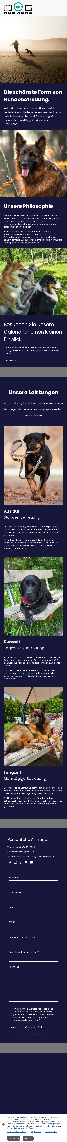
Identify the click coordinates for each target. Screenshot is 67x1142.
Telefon (13, 907)
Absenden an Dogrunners (33, 1034)
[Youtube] (26, 862)
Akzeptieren (14, 1138)
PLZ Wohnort (15, 892)
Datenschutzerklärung (16, 1132)
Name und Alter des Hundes (23, 937)
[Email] (31, 862)
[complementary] (7, 7)
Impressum (36, 1132)
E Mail (12, 922)
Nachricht (14, 967)
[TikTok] (20, 862)
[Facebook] (10, 862)
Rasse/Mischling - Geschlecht (24, 952)
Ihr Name (14, 877)
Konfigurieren (51, 1132)
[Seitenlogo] (18, 8)
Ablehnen (28, 1138)
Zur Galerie (10, 360)
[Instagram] (15, 862)
